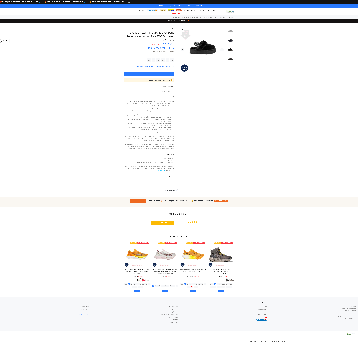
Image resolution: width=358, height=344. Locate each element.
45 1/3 (211, 287)
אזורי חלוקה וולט (173, 312)
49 (197, 287)
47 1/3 (223, 287)
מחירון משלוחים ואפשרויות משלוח (168, 314)
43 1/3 (223, 284)
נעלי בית (166, 89)
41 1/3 (211, 284)
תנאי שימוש (253, 341)
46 (215, 287)
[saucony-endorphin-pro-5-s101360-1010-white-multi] (148, 280)
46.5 (189, 287)
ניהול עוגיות (175, 319)
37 (153, 60)
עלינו (265, 306)
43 (193, 284)
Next (222, 49)
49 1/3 (230, 287)
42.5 (190, 284)
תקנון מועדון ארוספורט (171, 322)
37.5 (156, 285)
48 (226, 287)
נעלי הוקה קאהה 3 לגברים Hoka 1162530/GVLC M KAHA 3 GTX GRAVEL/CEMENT (221, 271)
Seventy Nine (167, 86)
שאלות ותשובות (262, 309)
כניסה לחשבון (85, 306)
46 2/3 (218, 287)
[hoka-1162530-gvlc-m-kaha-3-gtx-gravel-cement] (232, 280)
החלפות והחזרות (173, 317)
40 (167, 60)
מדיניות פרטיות (173, 309)
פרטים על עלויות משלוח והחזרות (144, 67)
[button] (4, 41)
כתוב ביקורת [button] (163, 223)
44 (226, 284)
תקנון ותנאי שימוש (173, 306)
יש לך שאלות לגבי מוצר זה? (164, 67)
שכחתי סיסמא (85, 309)
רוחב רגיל (221, 290)
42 (215, 284)
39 (163, 60)
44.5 (199, 284)
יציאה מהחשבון (84, 312)
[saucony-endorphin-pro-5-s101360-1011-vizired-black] (144, 280)
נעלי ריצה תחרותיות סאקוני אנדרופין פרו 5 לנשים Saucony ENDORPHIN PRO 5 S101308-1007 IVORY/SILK (165, 271)
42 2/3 (218, 284)
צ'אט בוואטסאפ (262, 314)
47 (192, 287)
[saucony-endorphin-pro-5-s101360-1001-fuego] (139, 280)
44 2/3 (230, 284)
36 (149, 60)
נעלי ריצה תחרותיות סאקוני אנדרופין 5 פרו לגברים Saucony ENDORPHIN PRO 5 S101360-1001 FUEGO (137, 271)
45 (202, 284)
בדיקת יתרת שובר (173, 325)
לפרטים (155, 51)
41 (172, 60)
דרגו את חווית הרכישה (83, 314)
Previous (182, 49)
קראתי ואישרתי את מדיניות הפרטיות (160, 80)
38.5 (162, 285)
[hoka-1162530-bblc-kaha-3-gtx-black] (228, 280)
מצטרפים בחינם (138, 201)
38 (158, 60)
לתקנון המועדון (157, 204)
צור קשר (265, 312)
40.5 (181, 284)
